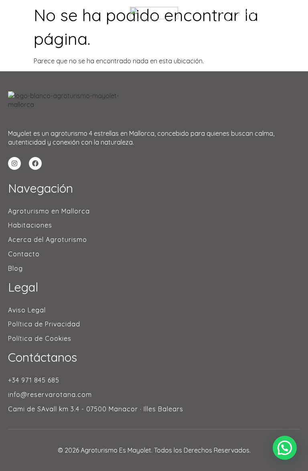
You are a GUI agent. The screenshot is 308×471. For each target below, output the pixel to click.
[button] (285, 448)
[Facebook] (35, 163)
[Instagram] (14, 163)
